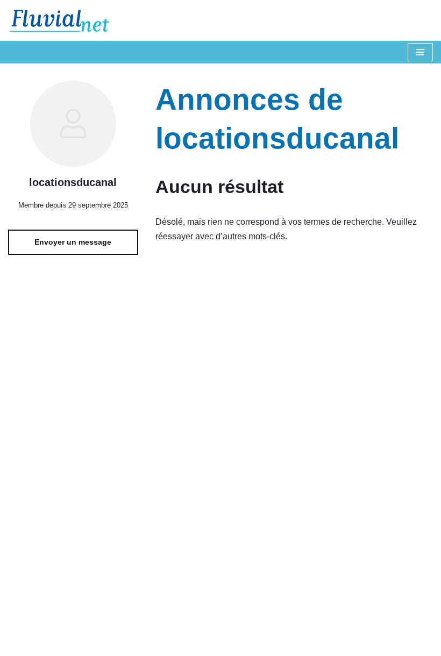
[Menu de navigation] (420, 52)
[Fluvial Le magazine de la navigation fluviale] (64, 20)
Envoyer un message (72, 242)
